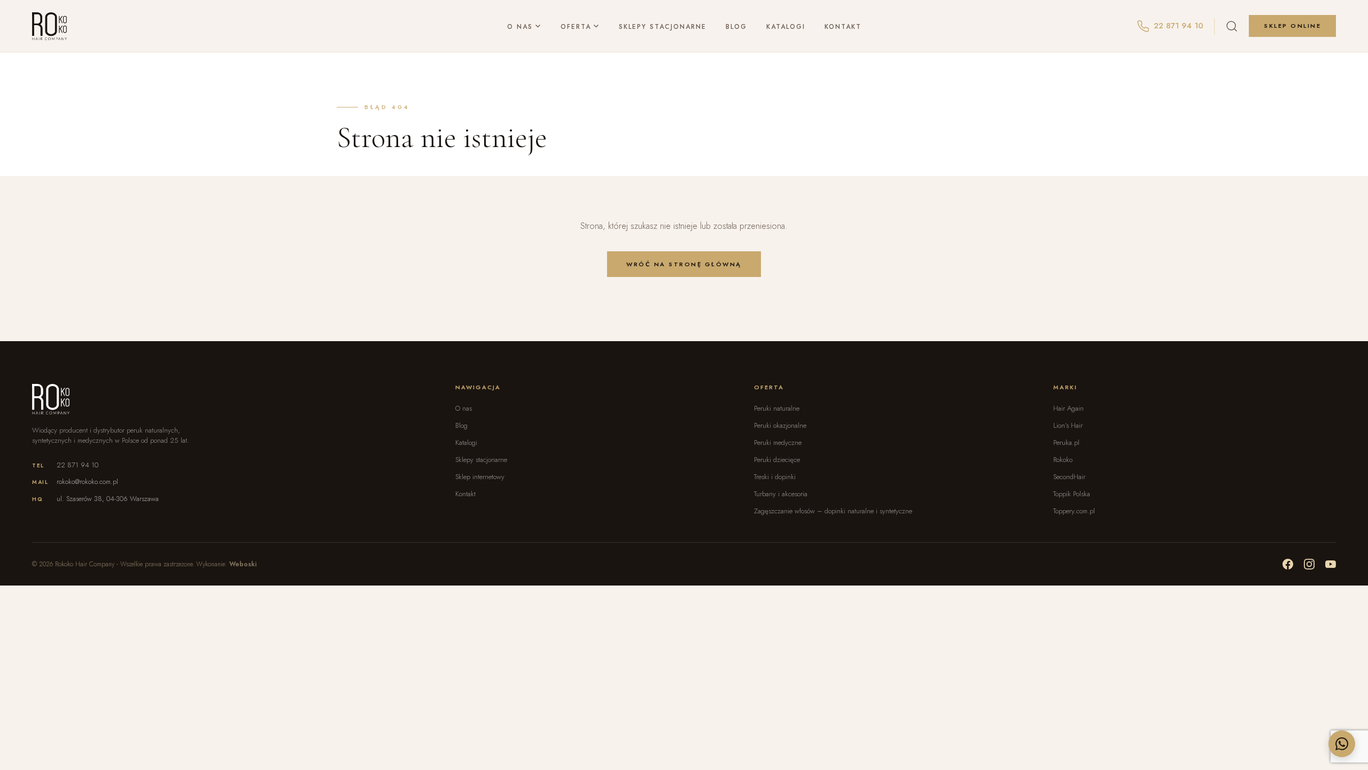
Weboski (242, 564)
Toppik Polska (1071, 494)
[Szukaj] (1231, 26)
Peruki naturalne (776, 408)
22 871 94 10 (77, 465)
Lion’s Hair (1068, 425)
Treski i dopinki (775, 477)
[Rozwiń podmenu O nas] (538, 26)
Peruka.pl (1066, 442)
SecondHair (1069, 477)
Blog (736, 26)
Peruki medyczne (778, 442)
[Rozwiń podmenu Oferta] (596, 26)
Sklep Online (1292, 25)
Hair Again (1068, 408)
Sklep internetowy (479, 477)
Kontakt (843, 26)
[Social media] (1287, 564)
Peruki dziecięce (777, 460)
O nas (520, 26)
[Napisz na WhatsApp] (1341, 743)
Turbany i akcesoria (780, 494)
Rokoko (1062, 460)
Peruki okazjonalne (780, 425)
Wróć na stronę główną (684, 264)
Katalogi (785, 26)
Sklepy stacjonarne (662, 26)
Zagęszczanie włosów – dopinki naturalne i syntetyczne (833, 511)
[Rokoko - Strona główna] (49, 26)
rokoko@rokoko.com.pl (87, 481)
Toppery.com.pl (1074, 511)
